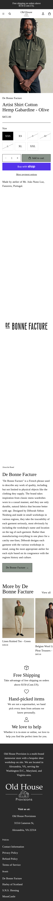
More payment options (26, 174)
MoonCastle (8, 896)
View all (46, 592)
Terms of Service (11, 864)
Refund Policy (10, 858)
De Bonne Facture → (17, 567)
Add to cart (38, 158)
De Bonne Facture (12, 98)
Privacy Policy (10, 852)
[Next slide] (47, 627)
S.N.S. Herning (10, 890)
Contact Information (13, 846)
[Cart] (49, 13)
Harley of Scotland (12, 884)
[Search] (9, 13)
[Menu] (3, 13)
